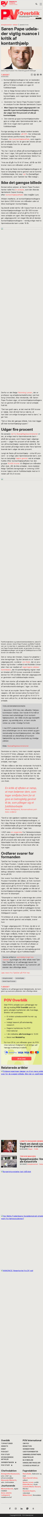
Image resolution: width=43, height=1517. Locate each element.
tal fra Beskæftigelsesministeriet (24, 434)
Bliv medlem (28, 1460)
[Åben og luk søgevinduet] (36, 4)
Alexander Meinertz (8, 1480)
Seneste (4, 1446)
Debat (3, 1449)
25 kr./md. (21, 1059)
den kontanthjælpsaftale (19, 139)
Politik (36, 1149)
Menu (41, 4)
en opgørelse (16, 832)
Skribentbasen (7, 1462)
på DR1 (24, 134)
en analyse (19, 190)
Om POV (26, 1443)
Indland (15, 25)
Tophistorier (7, 1443)
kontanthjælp (20, 978)
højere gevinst (22, 458)
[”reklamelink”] (21, 14)
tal (24, 174)
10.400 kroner (14, 463)
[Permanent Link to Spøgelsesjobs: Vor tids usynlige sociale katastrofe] (9, 1161)
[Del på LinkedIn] (35, 75)
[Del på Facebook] (32, 75)
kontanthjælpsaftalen (14, 195)
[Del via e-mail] (38, 75)
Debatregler (28, 1457)
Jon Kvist (26, 662)
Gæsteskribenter (30, 1452)
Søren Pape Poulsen (9, 981)
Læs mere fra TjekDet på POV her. (15, 973)
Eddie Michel (28, 1484)
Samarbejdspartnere (32, 1454)
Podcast (5, 1452)
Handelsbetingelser (31, 1463)
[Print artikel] (41, 75)
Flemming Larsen (25, 392)
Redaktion (27, 1446)
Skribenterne (28, 1449)
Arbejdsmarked (6, 25)
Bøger (30, 1149)
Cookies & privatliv (31, 1465)
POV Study (5, 1454)
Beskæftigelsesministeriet (18, 746)
